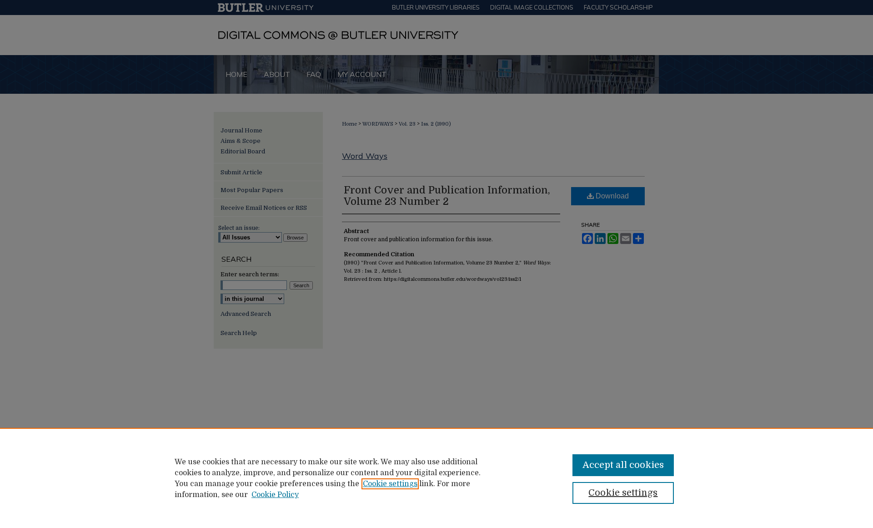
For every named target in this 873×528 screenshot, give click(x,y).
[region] (436, 478)
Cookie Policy (275, 495)
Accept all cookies (623, 465)
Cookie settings (390, 484)
